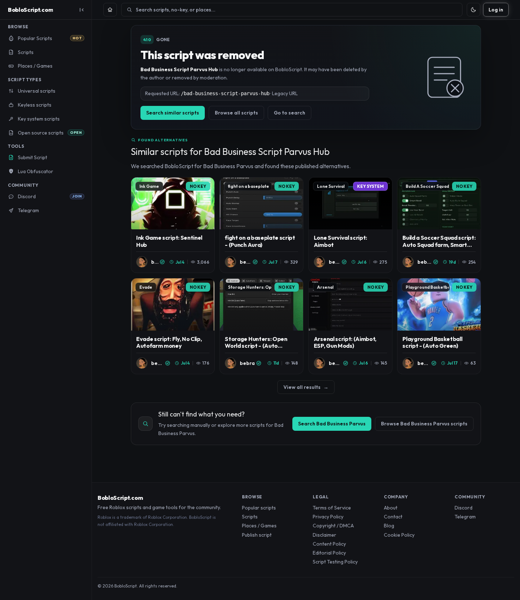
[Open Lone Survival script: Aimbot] (350, 225)
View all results (305, 387)
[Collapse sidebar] (81, 9)
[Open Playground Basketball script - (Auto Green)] (439, 326)
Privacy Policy (328, 516)
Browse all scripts (236, 112)
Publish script (257, 535)
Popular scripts (259, 507)
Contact (393, 516)
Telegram (465, 516)
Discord (463, 507)
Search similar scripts (172, 112)
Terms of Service (332, 507)
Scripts (250, 516)
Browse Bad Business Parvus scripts (424, 423)
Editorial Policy (329, 553)
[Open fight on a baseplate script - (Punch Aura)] (261, 225)
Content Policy (329, 544)
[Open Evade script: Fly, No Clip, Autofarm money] (172, 326)
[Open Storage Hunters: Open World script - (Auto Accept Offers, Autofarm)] (261, 326)
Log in (496, 9)
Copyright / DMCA (333, 525)
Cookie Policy (399, 535)
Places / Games (259, 525)
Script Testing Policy (335, 561)
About (390, 507)
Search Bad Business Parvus (332, 423)
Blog (389, 525)
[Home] (110, 9)
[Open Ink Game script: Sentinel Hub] (172, 225)
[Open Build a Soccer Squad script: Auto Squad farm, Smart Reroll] (439, 225)
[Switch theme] (473, 9)
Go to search (289, 112)
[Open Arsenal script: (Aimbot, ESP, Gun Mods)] (350, 326)
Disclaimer (324, 535)
